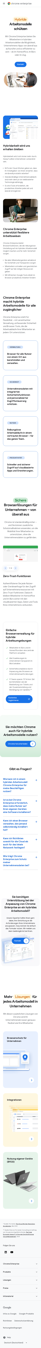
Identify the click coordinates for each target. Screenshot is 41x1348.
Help (9, 1337)
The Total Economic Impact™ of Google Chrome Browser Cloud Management (18, 1234)
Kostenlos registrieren (13, 699)
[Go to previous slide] (5, 568)
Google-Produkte (26, 1314)
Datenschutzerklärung (23, 1321)
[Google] (7, 1307)
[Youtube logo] (11, 1252)
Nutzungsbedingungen (12, 1328)
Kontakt (20, 64)
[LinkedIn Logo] (5, 1252)
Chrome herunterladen (17, 744)
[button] (20, 1264)
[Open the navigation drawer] (4, 3)
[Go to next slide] (15, 568)
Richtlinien (7, 1321)
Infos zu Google (9, 1314)
